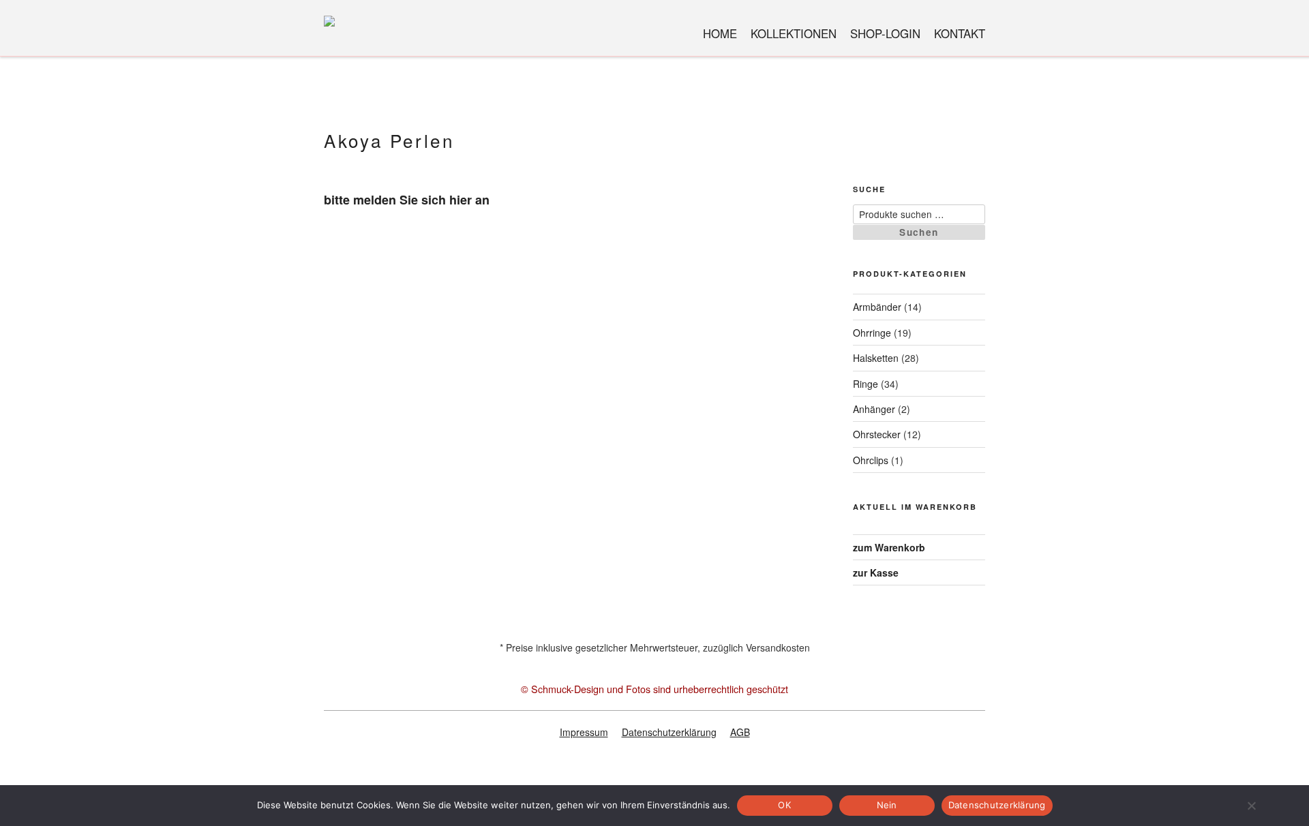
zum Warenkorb (889, 547)
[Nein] (1251, 805)
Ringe (865, 384)
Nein (887, 804)
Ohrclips (870, 460)
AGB (740, 732)
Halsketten (876, 358)
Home (720, 33)
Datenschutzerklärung (669, 732)
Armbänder (877, 306)
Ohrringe (872, 332)
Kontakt (959, 33)
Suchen (918, 232)
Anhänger (874, 409)
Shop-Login (885, 33)
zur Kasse (876, 572)
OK (784, 804)
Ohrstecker (877, 434)
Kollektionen (794, 33)
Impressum (584, 732)
